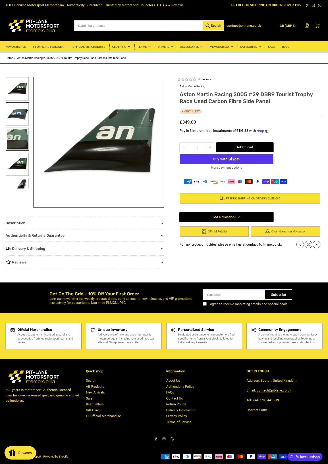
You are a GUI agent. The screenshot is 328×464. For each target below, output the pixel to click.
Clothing (119, 46)
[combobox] (149, 25)
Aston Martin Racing (192, 86)
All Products (95, 387)
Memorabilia (219, 46)
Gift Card (92, 410)
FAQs (170, 392)
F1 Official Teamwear (49, 46)
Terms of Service (178, 422)
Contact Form (257, 410)
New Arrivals (16, 46)
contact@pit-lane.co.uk (274, 390)
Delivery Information (181, 410)
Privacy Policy (176, 416)
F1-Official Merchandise (103, 416)
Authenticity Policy (180, 387)
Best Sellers (95, 404)
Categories (248, 46)
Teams (142, 46)
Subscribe (278, 295)
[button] (187, 79)
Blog (285, 46)
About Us (173, 381)
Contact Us (174, 398)
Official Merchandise (89, 46)
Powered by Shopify (55, 456)
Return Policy (176, 404)
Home (9, 58)
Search (91, 381)
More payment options (226, 167)
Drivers (163, 46)
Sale (271, 46)
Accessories (189, 46)
